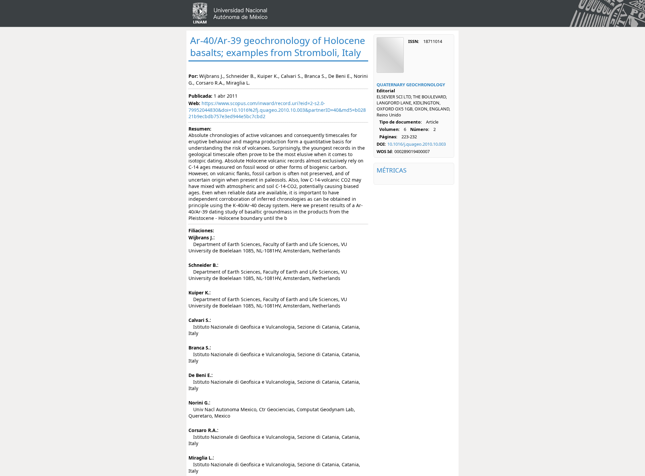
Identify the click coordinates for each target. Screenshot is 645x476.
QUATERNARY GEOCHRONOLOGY (411, 85)
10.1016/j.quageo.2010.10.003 (416, 144)
